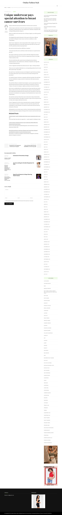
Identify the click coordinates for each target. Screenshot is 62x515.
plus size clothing (48, 362)
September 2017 (47, 269)
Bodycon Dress (47, 300)
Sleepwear (46, 385)
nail (45, 355)
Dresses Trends (47, 320)
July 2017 (45, 274)
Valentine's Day (47, 412)
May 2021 (45, 206)
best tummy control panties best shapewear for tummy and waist (50, 292)
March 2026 (46, 74)
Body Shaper (46, 298)
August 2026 (46, 62)
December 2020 (47, 219)
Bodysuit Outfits (47, 305)
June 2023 (46, 144)
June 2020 (46, 234)
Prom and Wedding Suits (49, 365)
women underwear (48, 442)
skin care (46, 382)
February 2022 (47, 184)
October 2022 (46, 164)
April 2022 (46, 179)
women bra (46, 435)
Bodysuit (6, 165)
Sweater (45, 397)
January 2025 (46, 107)
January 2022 (46, 186)
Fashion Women (7, 177)
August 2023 (46, 139)
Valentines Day (47, 415)
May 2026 (45, 69)
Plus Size (6, 167)
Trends (14, 11)
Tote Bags (46, 402)
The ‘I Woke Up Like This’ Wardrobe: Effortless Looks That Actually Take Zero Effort (50, 20)
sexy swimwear (47, 372)
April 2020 (46, 239)
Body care (46, 295)
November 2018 (47, 254)
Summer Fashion (7, 169)
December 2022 (47, 159)
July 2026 (46, 64)
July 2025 (46, 94)
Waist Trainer (7, 180)
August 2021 (46, 199)
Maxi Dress (46, 350)
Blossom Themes (40, 513)
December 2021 (47, 189)
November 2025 (47, 84)
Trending (46, 407)
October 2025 (46, 87)
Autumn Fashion (47, 283)
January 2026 (46, 79)
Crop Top (45, 315)
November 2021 (47, 191)
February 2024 (47, 124)
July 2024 (46, 114)
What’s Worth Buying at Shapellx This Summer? (50, 24)
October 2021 (46, 194)
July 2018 (45, 264)
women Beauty (47, 430)
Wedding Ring (47, 425)
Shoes (45, 380)
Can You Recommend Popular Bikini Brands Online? (50, 16)
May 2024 (45, 117)
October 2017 (46, 266)
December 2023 (47, 129)
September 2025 (47, 89)
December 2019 (47, 246)
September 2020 (47, 226)
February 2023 (47, 154)
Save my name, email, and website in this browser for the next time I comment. (19, 200)
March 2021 (46, 211)
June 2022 (46, 174)
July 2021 (45, 201)
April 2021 (46, 209)
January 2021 (46, 216)
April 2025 (46, 99)
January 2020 (46, 244)
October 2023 (46, 134)
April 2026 (46, 72)
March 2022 (46, 181)
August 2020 (46, 229)
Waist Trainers (47, 420)
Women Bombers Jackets (49, 432)
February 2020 (47, 241)
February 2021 (46, 214)
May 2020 (45, 236)
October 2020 (46, 224)
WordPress (50, 513)
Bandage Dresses (47, 288)
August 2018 (46, 261)
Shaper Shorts (47, 375)
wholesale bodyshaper (48, 427)
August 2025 (46, 92)
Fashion (6, 166)
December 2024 (47, 109)
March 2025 (46, 102)
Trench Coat (46, 405)
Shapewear (6, 178)
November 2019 (47, 249)
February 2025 (47, 104)
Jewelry (45, 345)
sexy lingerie (46, 370)
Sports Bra (46, 387)
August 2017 (46, 271)
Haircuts (46, 335)
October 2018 (46, 256)
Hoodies (45, 340)
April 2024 (46, 119)
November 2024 (47, 112)
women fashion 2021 (48, 437)
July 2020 (46, 231)
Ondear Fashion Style (31, 2)
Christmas (46, 310)
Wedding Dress (47, 422)
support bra (46, 395)
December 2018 (47, 251)
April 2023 (46, 149)
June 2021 (46, 204)
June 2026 (46, 67)
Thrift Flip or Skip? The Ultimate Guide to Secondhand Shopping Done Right (50, 31)
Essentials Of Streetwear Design (21, 155)
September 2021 (47, 196)
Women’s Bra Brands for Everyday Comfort (50, 27)
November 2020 (47, 221)
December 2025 (47, 82)
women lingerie (47, 440)
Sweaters (46, 400)
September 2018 (47, 259)
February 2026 (47, 77)
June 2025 (46, 97)
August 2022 (46, 169)
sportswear (46, 390)
